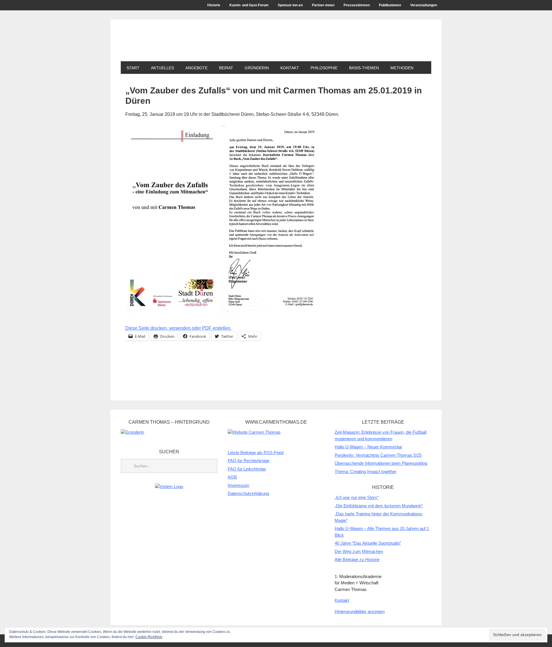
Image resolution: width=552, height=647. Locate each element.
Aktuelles (162, 68)
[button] (222, 220)
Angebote (194, 68)
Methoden (401, 68)
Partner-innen (323, 5)
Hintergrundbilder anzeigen (360, 611)
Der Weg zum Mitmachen (359, 551)
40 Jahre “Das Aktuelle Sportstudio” (368, 543)
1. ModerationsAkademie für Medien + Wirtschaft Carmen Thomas (226, 45)
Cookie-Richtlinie (148, 637)
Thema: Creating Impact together (365, 471)
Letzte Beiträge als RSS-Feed (255, 452)
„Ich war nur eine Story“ (357, 497)
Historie (213, 5)
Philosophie (324, 68)
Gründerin (257, 68)
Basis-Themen (364, 68)
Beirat (223, 68)
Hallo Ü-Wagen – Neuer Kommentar (368, 446)
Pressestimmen (357, 5)
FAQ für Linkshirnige (247, 468)
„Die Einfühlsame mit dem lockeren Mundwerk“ (379, 505)
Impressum (238, 485)
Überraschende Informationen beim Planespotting (381, 463)
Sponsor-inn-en (290, 5)
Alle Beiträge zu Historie (357, 559)
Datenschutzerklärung (248, 493)
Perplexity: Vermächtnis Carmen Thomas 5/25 (378, 455)
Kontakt (289, 68)
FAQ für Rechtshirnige (248, 460)
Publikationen (390, 5)
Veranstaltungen (423, 5)
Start (132, 68)
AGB (232, 477)
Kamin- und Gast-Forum (249, 5)
